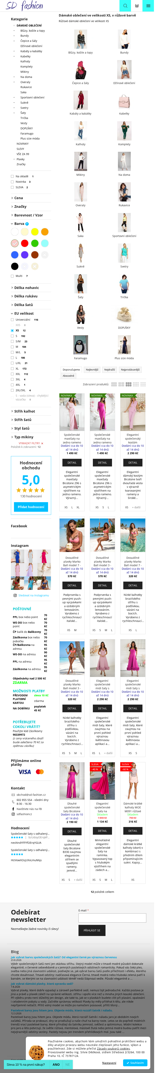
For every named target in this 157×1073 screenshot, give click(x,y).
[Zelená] (35, 243)
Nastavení (109, 1063)
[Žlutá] (35, 232)
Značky (21, 164)
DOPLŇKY (26, 128)
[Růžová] (15, 243)
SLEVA (22, 187)
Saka (23, 92)
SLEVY (20, 149)
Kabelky (25, 56)
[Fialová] (25, 255)
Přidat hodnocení (31, 507)
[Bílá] (15, 232)
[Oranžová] (45, 232)
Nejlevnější (92, 369)
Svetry (24, 108)
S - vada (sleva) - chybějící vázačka (32, 397)
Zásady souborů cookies (113, 1048)
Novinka (23, 181)
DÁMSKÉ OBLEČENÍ (29, 25)
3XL (20, 379)
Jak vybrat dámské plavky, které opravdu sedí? (42, 983)
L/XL (22, 363)
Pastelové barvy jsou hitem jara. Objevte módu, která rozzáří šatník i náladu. (62, 1010)
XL (21, 368)
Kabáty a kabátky (31, 51)
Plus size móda (30, 138)
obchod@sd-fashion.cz (31, 794)
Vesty (23, 123)
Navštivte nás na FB (29, 809)
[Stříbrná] (25, 266)
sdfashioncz (24, 814)
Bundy (24, 35)
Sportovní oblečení (32, 97)
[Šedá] (45, 255)
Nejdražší (109, 369)
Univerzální (27, 319)
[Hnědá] (35, 255)
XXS (21, 325)
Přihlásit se (92, 930)
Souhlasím (137, 1063)
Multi (22, 276)
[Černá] (15, 266)
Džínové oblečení (31, 46)
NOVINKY (23, 143)
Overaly (25, 82)
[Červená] (25, 243)
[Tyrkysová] (45, 243)
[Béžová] (25, 232)
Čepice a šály (28, 41)
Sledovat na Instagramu (34, 595)
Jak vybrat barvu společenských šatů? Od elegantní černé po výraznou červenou (64, 957)
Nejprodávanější (130, 369)
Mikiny (24, 71)
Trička (24, 118)
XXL (22, 374)
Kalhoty (25, 61)
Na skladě (25, 176)
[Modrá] (15, 255)
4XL (20, 384)
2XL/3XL (23, 390)
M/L (21, 352)
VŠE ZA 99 (23, 154)
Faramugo (26, 133)
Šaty (23, 113)
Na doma (26, 77)
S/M (21, 341)
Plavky (21, 159)
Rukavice (26, 87)
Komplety (26, 66)
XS (21, 330)
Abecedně (68, 375)
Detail (72, 462)
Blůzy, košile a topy (32, 30)
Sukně (24, 102)
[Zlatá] (35, 266)
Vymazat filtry (29, 443)
